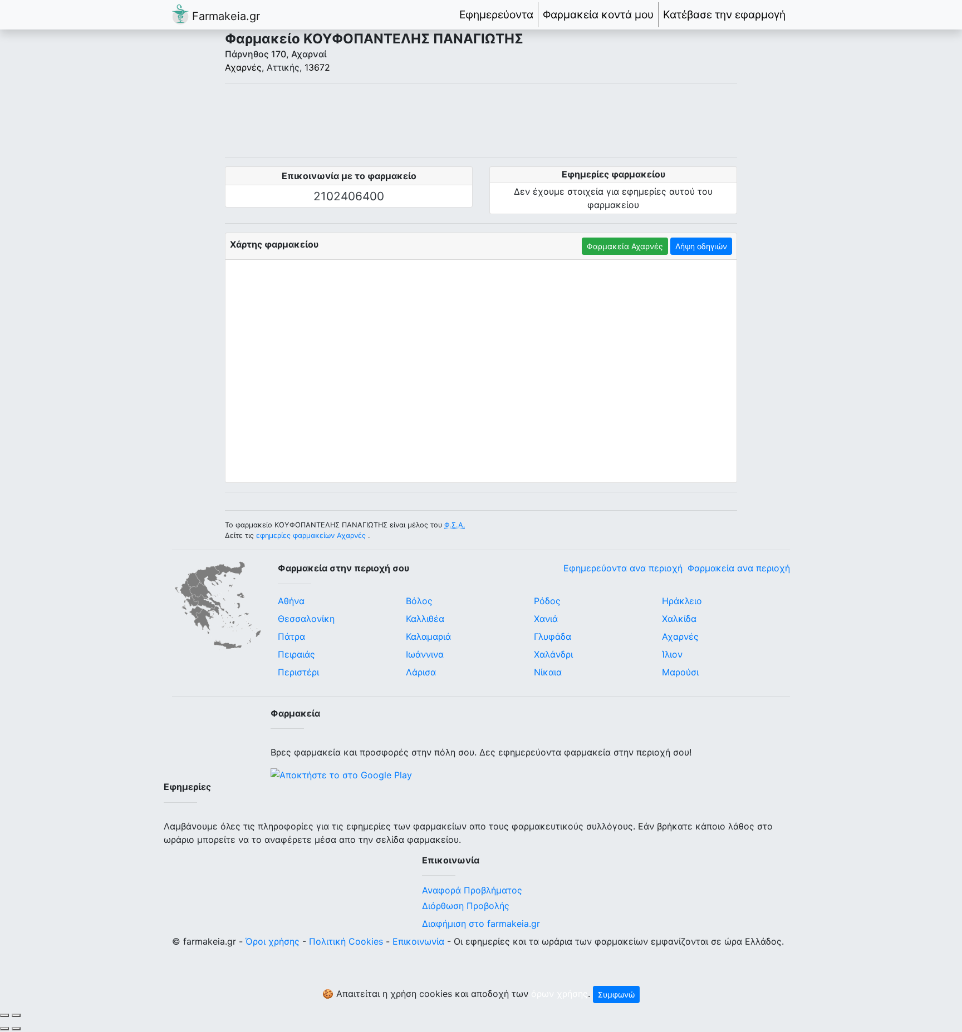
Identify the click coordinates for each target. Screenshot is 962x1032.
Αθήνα (291, 600)
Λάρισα (421, 672)
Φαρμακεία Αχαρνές (625, 246)
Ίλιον (672, 654)
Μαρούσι (680, 672)
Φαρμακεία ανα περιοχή (739, 568)
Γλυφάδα (552, 636)
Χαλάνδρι (553, 654)
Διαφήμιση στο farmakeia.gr (481, 923)
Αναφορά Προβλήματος (472, 890)
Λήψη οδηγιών (701, 246)
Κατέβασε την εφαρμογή (724, 14)
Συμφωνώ (616, 994)
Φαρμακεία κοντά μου (598, 14)
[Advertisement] (481, 120)
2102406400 (348, 196)
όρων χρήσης (559, 993)
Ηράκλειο (682, 600)
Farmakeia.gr (224, 16)
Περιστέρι (298, 672)
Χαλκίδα (679, 618)
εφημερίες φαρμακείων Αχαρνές (311, 535)
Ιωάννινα (425, 654)
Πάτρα (291, 636)
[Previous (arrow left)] (4, 1028)
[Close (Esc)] (4, 1015)
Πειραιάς (296, 654)
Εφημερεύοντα (496, 14)
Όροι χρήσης (273, 941)
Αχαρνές (243, 67)
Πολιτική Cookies (346, 941)
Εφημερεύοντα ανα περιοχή (623, 568)
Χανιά (546, 618)
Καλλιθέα (425, 618)
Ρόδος (547, 600)
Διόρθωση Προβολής (465, 905)
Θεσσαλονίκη (306, 618)
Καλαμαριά (428, 636)
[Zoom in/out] (16, 1015)
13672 (317, 67)
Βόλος (419, 600)
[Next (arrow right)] (16, 1028)
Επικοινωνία (418, 941)
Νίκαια (548, 672)
